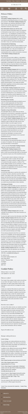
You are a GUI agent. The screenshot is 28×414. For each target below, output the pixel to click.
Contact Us (18, 1)
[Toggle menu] (2, 8)
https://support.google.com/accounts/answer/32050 (13, 360)
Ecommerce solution (4, 411)
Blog (13, 1)
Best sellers (9, 1)
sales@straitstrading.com (13, 253)
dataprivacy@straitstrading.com (8, 85)
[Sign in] (16, 8)
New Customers (24, 1)
